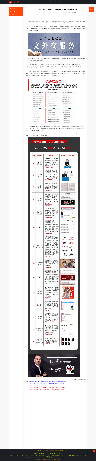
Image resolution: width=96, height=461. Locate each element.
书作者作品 (45, 1)
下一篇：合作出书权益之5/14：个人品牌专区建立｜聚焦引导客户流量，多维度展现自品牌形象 (45, 389)
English (91, 10)
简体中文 (91, 7)
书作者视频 (59, 1)
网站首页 (31, 1)
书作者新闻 (66, 1)
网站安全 (13, 14)
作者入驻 (13, 11)
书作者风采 (38, 1)
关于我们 (13, 8)
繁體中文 (91, 9)
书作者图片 (52, 1)
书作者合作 (74, 1)
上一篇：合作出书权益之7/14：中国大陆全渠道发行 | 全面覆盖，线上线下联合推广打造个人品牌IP (46, 387)
